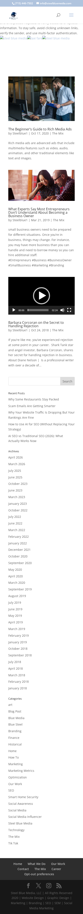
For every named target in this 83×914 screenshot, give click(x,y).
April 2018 (15, 668)
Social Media (17, 810)
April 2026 (15, 457)
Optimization (17, 777)
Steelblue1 (20, 133)
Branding (14, 731)
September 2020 (20, 563)
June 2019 (15, 609)
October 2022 (17, 510)
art (10, 705)
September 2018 (20, 655)
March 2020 (16, 583)
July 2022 (14, 517)
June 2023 (15, 490)
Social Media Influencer (25, 817)
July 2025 (14, 471)
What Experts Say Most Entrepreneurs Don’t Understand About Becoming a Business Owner (39, 212)
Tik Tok (13, 843)
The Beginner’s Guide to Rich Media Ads (40, 129)
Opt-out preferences (39, 874)
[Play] (14, 310)
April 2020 (15, 576)
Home (12, 751)
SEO (11, 790)
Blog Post (14, 711)
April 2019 (15, 622)
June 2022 (15, 523)
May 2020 (15, 570)
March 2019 (16, 629)
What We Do (37, 864)
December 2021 (19, 550)
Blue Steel (15, 724)
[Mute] (62, 310)
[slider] (38, 310)
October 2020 (17, 556)
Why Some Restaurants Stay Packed (33, 399)
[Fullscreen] (69, 310)
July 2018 (14, 662)
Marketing (15, 764)
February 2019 (18, 635)
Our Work (15, 784)
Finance (13, 738)
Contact (23, 869)
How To (13, 757)
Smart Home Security (23, 797)
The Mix (57, 133)
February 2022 (18, 537)
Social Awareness (20, 804)
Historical (15, 744)
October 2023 (17, 484)
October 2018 (17, 649)
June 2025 (15, 477)
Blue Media (16, 718)
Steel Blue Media (20, 823)
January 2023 (17, 504)
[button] (41, 295)
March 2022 (16, 530)
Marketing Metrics (21, 771)
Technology (16, 830)
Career (56, 869)
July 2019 (14, 602)
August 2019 (17, 596)
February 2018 (18, 682)
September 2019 (20, 589)
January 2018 (17, 688)
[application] (41, 296)
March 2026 (16, 464)
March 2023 (16, 497)
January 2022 (17, 543)
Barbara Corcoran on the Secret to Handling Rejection (36, 324)
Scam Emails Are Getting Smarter (32, 406)
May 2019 (15, 616)
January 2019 (17, 642)
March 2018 (16, 675)
